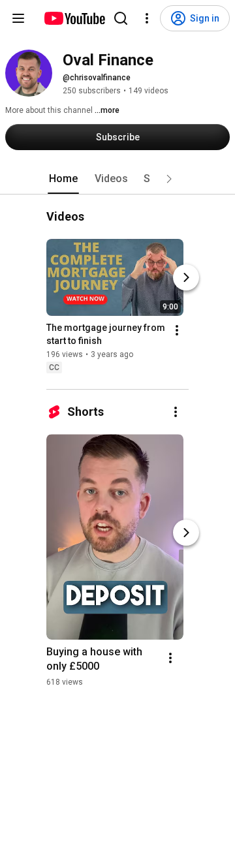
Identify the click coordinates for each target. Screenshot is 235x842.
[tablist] (117, 179)
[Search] (121, 18)
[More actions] (177, 330)
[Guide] (18, 18)
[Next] (186, 277)
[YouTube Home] (74, 18)
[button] (169, 179)
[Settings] (147, 18)
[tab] (63, 179)
